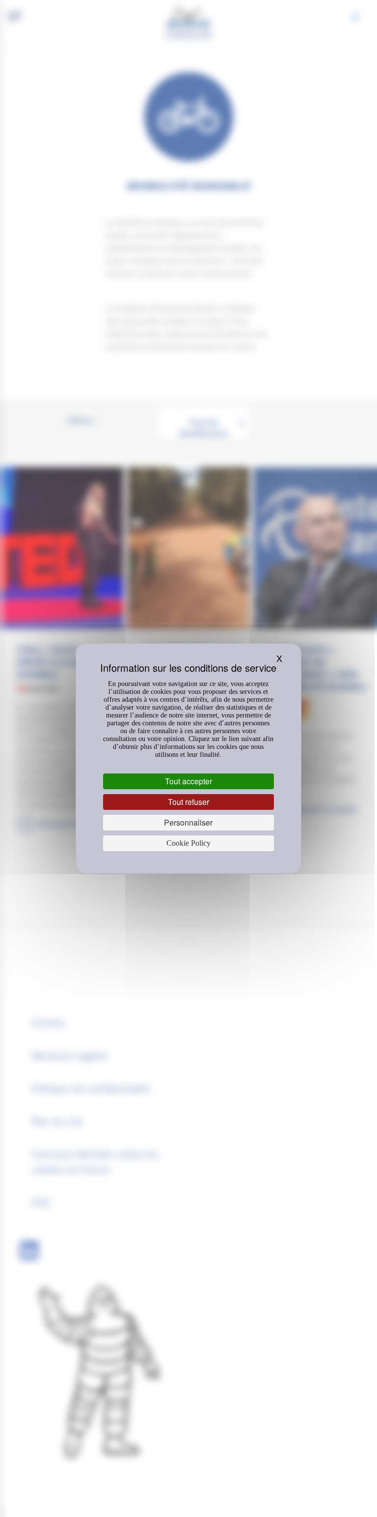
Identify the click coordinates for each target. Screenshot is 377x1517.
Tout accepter (188, 781)
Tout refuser (188, 801)
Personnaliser (188, 822)
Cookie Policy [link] (188, 843)
